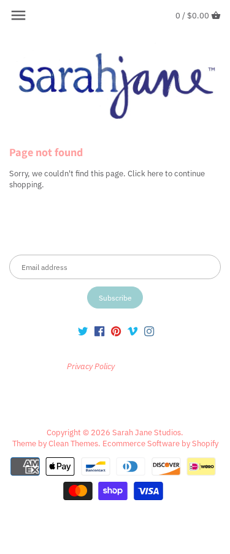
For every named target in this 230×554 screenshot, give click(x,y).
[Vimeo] (132, 331)
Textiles (81, 394)
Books (161, 394)
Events (196, 394)
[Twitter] (83, 331)
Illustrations (33, 394)
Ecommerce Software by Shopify (160, 443)
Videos (115, 405)
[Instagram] (149, 331)
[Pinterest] (116, 331)
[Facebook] (99, 331)
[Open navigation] (18, 15)
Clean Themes (73, 443)
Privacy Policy (139, 366)
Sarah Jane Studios (146, 432)
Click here (145, 173)
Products (123, 394)
